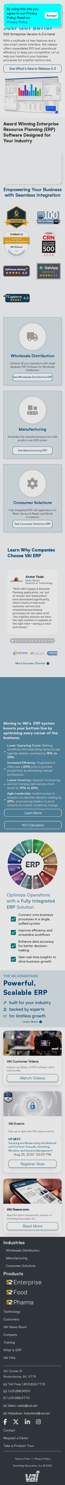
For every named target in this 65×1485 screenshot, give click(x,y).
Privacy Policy (17, 22)
